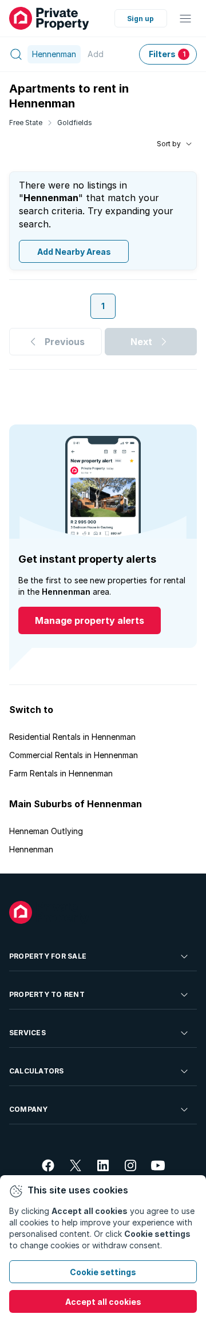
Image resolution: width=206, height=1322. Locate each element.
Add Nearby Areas (74, 252)
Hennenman (31, 849)
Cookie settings (103, 1272)
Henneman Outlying (46, 831)
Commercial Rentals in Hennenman (73, 755)
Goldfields (74, 122)
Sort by (169, 143)
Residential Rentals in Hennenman (72, 737)
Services (27, 1032)
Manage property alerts (89, 620)
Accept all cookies (103, 1302)
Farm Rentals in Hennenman (61, 773)
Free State (25, 122)
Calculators (36, 1071)
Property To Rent (47, 994)
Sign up (140, 18)
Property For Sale (47, 956)
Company (28, 1109)
